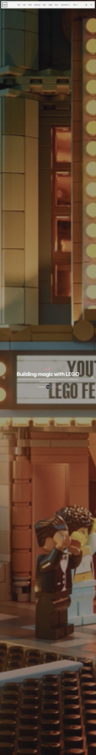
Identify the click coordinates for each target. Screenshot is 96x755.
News (48, 368)
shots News (42, 386)
